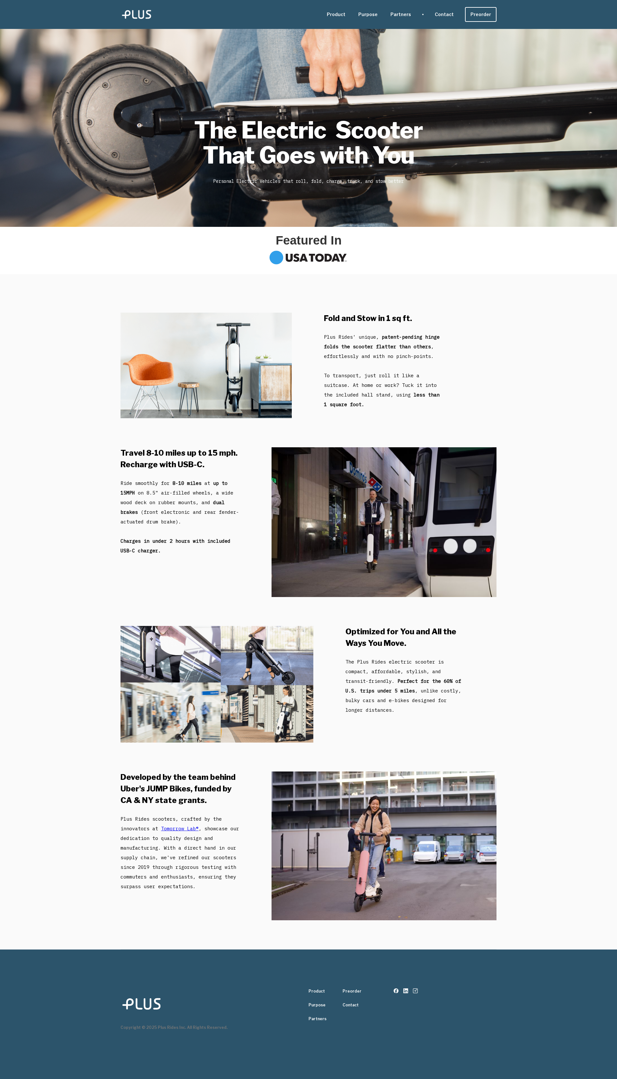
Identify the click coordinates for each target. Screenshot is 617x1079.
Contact (444, 14)
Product (336, 14)
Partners (400, 14)
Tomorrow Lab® (180, 828)
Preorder (480, 14)
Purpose (368, 14)
